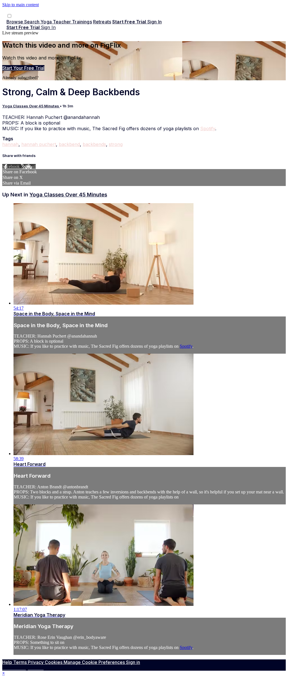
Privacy (36, 662)
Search (32, 22)
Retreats (102, 22)
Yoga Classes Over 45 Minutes (31, 106)
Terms (20, 662)
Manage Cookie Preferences (95, 662)
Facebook (11, 166)
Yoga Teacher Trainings (66, 22)
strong (116, 144)
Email (30, 166)
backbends (94, 144)
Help (7, 662)
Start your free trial (23, 68)
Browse (15, 22)
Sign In (48, 27)
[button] (9, 16)
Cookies (54, 662)
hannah (10, 144)
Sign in (154, 22)
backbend (69, 144)
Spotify (207, 128)
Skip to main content (20, 4)
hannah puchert (38, 144)
